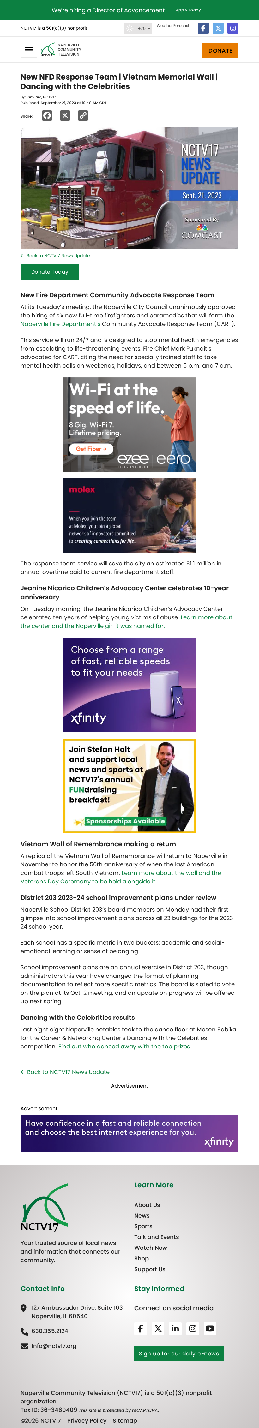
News (142, 1215)
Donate (220, 51)
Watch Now (150, 1248)
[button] (29, 50)
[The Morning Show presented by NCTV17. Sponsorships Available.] (129, 785)
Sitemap (125, 1421)
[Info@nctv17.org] (48, 1345)
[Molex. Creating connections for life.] (129, 515)
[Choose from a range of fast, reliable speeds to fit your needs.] (129, 684)
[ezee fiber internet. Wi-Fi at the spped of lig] (129, 424)
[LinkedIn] (175, 1328)
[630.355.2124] (44, 1330)
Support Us (150, 1269)
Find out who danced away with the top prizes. (124, 1046)
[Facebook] (203, 28)
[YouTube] (210, 1328)
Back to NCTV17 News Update (58, 255)
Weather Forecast (173, 25)
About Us (147, 1205)
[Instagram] (232, 28)
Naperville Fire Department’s (60, 324)
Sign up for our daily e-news (179, 1353)
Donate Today (50, 271)
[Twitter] (218, 28)
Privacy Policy (86, 1421)
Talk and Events (156, 1237)
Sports (143, 1226)
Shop (141, 1258)
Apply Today (188, 10)
